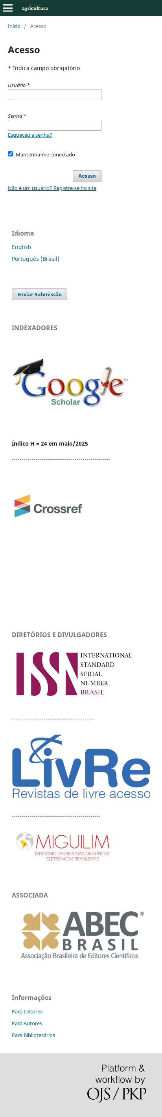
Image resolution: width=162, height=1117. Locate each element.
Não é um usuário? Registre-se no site (52, 187)
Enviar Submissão (39, 294)
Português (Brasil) (35, 258)
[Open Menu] (8, 8)
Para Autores (27, 1023)
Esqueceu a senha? (30, 134)
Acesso (87, 176)
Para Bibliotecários (33, 1035)
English (21, 247)
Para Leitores (27, 1011)
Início (14, 26)
